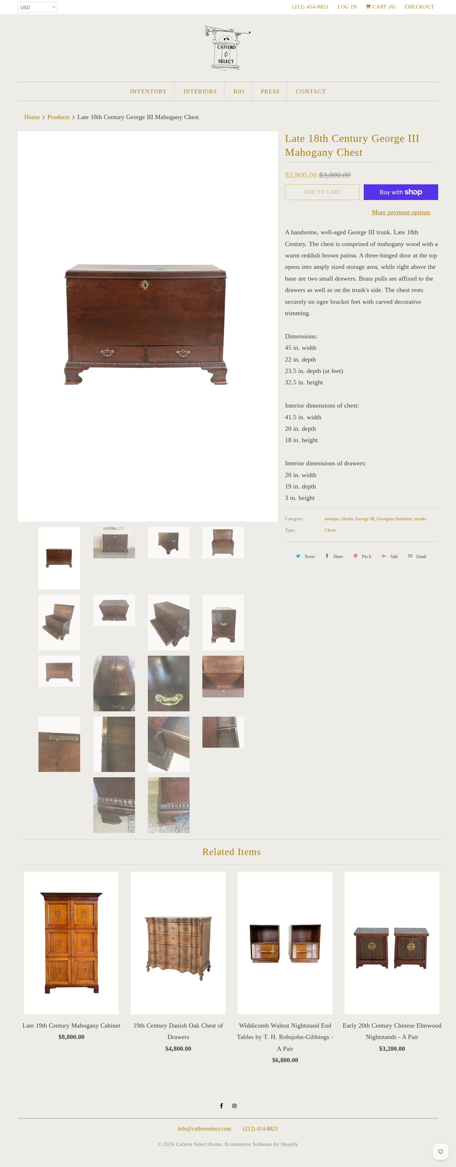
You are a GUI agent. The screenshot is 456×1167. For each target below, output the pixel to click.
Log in (347, 7)
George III (364, 518)
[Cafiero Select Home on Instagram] (234, 1106)
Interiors (200, 91)
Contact (311, 91)
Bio (238, 91)
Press (270, 91)
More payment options (401, 212)
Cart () (383, 7)
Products (58, 117)
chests (347, 518)
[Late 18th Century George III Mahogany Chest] (148, 326)
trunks (420, 518)
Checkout (420, 7)
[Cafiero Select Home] (228, 49)
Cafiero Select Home (199, 1144)
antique (332, 518)
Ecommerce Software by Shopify (261, 1144)
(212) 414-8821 (310, 7)
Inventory (148, 91)
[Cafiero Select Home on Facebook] (221, 1106)
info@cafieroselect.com (204, 1129)
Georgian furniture (394, 518)
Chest (330, 530)
